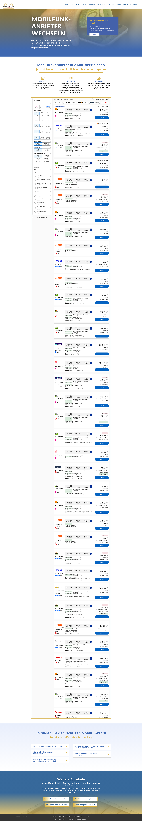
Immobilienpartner (123, 4)
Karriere (111, 4)
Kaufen (91, 4)
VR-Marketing (101, 4)
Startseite (67, 4)
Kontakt (135, 4)
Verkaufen (84, 4)
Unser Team (75, 4)
